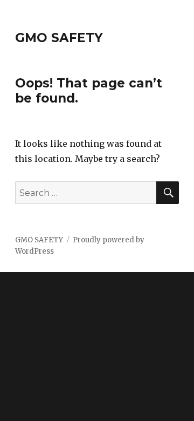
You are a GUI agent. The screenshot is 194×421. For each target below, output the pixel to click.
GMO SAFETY (59, 37)
